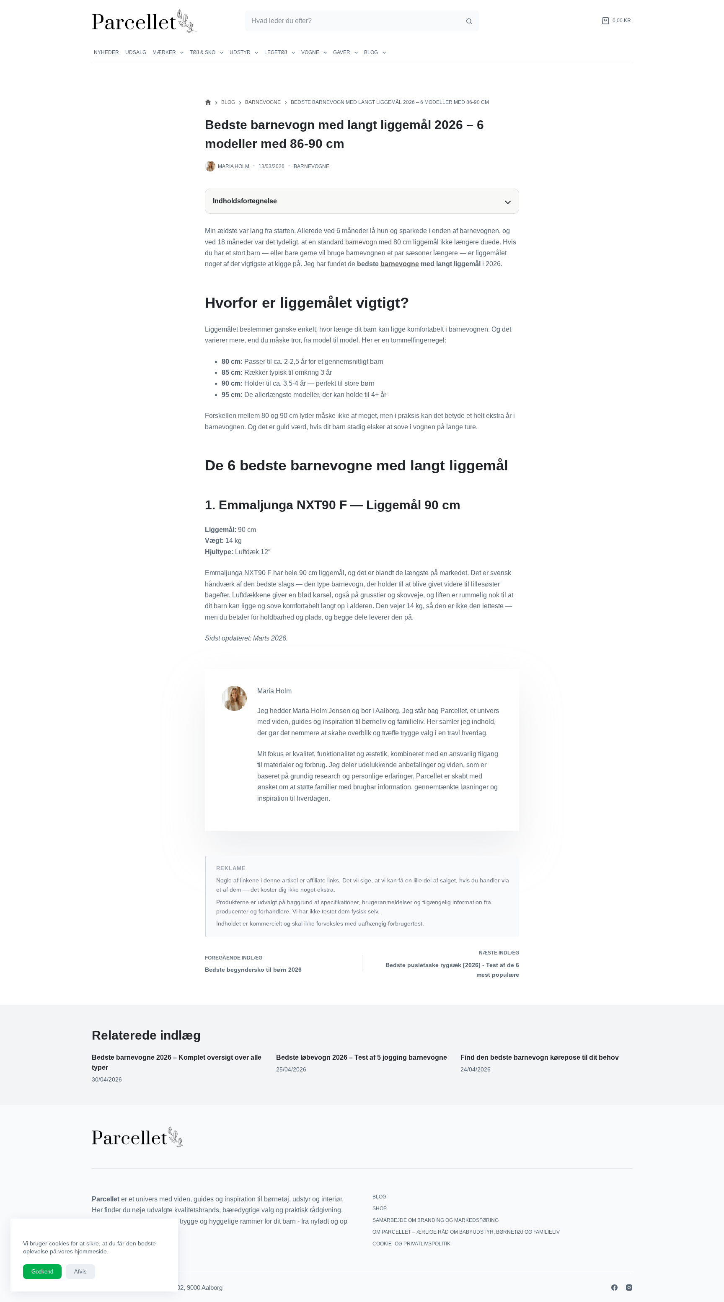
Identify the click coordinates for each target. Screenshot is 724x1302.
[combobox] (352, 20)
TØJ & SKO (202, 52)
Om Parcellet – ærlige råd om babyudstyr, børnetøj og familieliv (466, 1232)
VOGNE (310, 52)
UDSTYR (240, 52)
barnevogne (399, 263)
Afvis (80, 1271)
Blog (371, 52)
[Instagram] (629, 1287)
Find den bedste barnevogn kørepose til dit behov (539, 1057)
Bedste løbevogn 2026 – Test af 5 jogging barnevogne (361, 1057)
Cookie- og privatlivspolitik (411, 1244)
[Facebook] (614, 1287)
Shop (379, 1208)
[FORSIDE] (208, 102)
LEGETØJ (275, 52)
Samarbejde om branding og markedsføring (435, 1220)
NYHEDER (106, 52)
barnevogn (361, 242)
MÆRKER (164, 52)
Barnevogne (311, 166)
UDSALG (135, 52)
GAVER (341, 52)
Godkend (42, 1271)
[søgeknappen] (469, 21)
